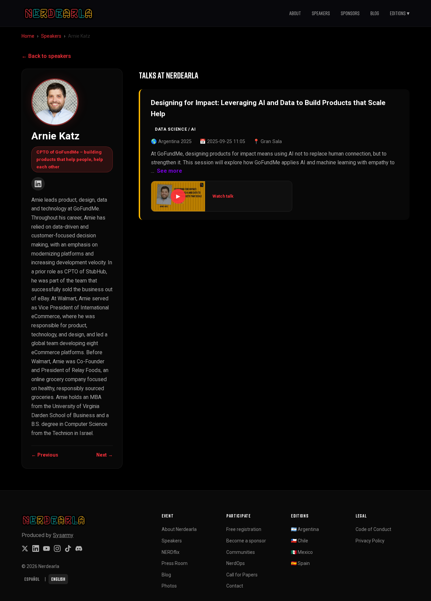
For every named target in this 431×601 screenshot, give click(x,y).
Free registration (243, 529)
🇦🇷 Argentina (305, 529)
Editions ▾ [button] (399, 13)
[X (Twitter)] (25, 548)
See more (169, 171)
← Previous (44, 455)
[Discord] (78, 548)
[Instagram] (57, 548)
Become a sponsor (246, 540)
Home (28, 36)
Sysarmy (63, 535)
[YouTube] (46, 548)
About (295, 13)
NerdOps (235, 563)
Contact (234, 586)
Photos (169, 586)
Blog (374, 13)
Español (31, 579)
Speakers (321, 13)
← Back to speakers (46, 56)
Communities (240, 552)
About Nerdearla (179, 529)
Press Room (175, 563)
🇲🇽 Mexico (302, 552)
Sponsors (350, 13)
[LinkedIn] (38, 184)
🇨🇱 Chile (299, 540)
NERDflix (170, 552)
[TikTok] (68, 548)
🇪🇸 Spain (300, 563)
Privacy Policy (370, 540)
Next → (104, 455)
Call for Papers (242, 574)
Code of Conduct (373, 529)
